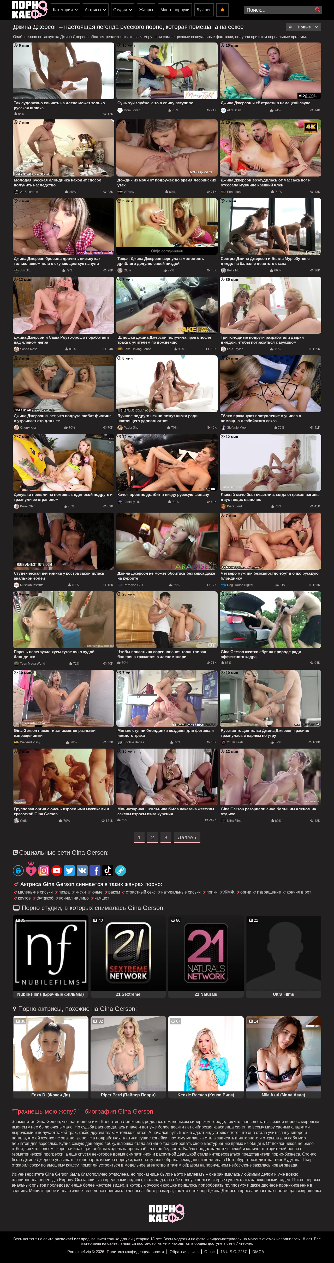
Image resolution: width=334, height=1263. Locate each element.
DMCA (258, 1251)
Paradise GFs (133, 585)
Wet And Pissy (30, 742)
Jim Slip (25, 270)
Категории (63, 10)
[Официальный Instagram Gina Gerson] (43, 871)
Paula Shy (131, 427)
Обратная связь (184, 1251)
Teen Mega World (32, 663)
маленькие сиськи (35, 892)
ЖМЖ (229, 892)
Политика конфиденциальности (135, 1251)
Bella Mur (234, 270)
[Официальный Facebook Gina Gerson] (95, 871)
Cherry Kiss (28, 427)
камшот (101, 898)
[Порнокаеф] (30, 10)
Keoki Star (27, 506)
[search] (317, 10)
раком (114, 892)
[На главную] (167, 1221)
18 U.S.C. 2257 (233, 1251)
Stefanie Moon (237, 427)
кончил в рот (299, 892)
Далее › (187, 837)
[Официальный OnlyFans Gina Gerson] (18, 871)
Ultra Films (234, 821)
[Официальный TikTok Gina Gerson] (107, 871)
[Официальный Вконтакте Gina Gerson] (82, 871)
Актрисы (93, 10)
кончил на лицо (74, 898)
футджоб (45, 898)
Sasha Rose (29, 349)
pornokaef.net (67, 1239)
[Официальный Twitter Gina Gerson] (69, 871)
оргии (245, 892)
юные (97, 892)
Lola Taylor (235, 349)
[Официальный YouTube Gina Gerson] (56, 871)
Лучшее (204, 10)
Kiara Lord (234, 506)
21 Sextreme (29, 192)
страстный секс (141, 892)
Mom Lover (132, 110)
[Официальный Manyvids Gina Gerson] (31, 869)
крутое (24, 898)
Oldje (127, 270)
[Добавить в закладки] (222, 10)
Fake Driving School (138, 349)
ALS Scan (234, 110)
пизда (64, 892)
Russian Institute (32, 585)
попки (212, 892)
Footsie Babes (134, 742)
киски (80, 892)
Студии (120, 10)
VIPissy (129, 192)
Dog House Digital (240, 585)
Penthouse (234, 192)
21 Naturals (235, 742)
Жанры (146, 10)
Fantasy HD (132, 502)
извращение (269, 892)
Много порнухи (174, 10)
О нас (209, 1251)
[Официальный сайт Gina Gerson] (120, 871)
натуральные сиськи (181, 892)
